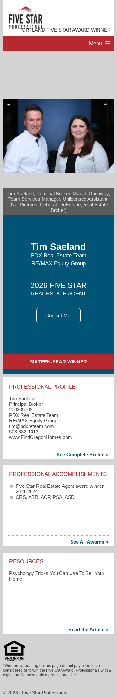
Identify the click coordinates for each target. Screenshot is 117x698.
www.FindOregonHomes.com (40, 437)
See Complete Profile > (83, 454)
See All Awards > (89, 542)
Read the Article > (88, 629)
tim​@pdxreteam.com (31, 426)
